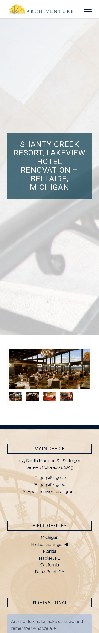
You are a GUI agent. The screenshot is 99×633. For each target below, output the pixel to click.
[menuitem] (85, 9)
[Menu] (85, 9)
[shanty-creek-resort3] (32, 396)
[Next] (87, 619)
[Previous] (76, 619)
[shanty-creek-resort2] (49, 396)
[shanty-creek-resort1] (66, 396)
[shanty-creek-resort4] (49, 369)
